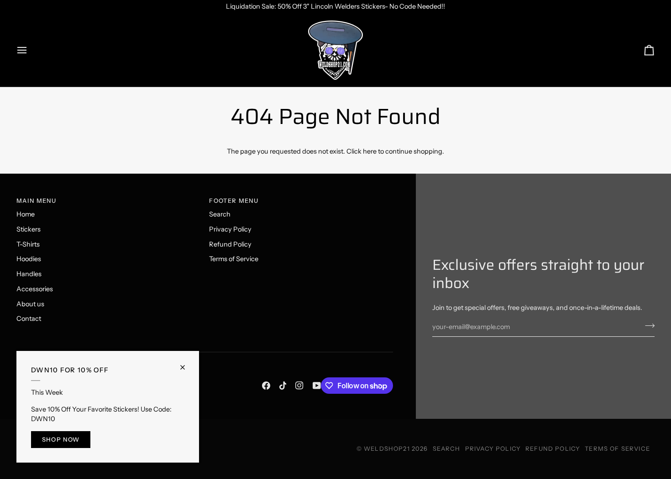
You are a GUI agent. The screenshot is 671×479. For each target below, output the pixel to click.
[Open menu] (30, 50)
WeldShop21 (387, 448)
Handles (29, 274)
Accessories (34, 289)
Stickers (28, 229)
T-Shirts (28, 244)
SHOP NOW (60, 439)
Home (25, 214)
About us (30, 304)
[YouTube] (317, 385)
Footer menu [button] (233, 200)
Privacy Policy (230, 229)
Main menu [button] (36, 200)
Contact (28, 318)
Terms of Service (233, 259)
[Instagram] (299, 385)
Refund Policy (230, 244)
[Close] (186, 363)
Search (220, 214)
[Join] (647, 326)
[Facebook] (266, 385)
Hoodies (28, 259)
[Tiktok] (283, 385)
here (370, 151)
